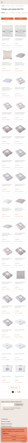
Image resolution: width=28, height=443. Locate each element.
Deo (7, 12)
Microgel (18, 12)
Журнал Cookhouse (6, 423)
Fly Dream (12, 12)
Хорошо (14, 439)
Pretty (23, 12)
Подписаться (19, 404)
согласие (7, 408)
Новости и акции (5, 421)
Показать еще (14, 387)
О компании (4, 419)
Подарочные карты (6, 426)
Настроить (14, 436)
